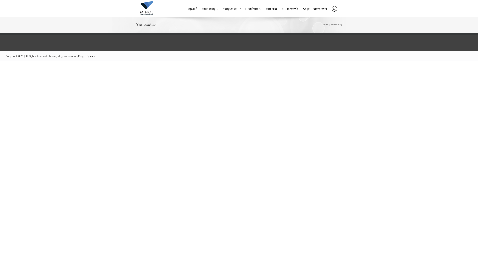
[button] (334, 8)
